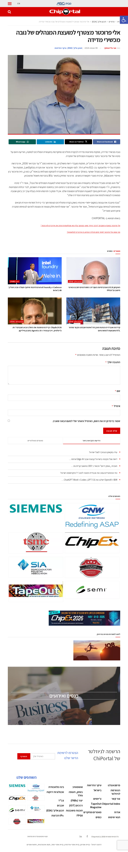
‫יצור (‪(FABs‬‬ (14, 281)
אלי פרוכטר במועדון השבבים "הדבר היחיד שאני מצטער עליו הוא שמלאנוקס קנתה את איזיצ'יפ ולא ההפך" (80, 225)
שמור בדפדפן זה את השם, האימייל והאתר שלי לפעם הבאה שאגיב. (86, 421)
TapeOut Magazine (95, 805)
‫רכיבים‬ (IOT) (76, 805)
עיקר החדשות (60, 48)
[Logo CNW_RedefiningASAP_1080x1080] (92, 516)
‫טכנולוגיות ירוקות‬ (55, 792)
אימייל (116, 406)
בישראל (97, 790)
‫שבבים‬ (60, 805)
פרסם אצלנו (114, 785)
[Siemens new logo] (36, 508)
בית (118, 21)
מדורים (112, 21)
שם (117, 391)
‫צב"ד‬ (61, 800)
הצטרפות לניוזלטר (115, 792)
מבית (68, 3)
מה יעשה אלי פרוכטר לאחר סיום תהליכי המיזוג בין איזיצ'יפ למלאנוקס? (93, 232)
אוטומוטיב (77, 787)
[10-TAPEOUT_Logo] (36, 591)
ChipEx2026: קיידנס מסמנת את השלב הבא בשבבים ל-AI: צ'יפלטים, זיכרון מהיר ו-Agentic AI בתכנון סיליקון (37, 329)
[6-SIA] (36, 567)
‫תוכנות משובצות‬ (74, 810)
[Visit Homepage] (64, 12)
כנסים (98, 817)
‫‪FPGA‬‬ (80, 815)
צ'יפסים (97, 798)
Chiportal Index (111, 803)
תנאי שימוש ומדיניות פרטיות (37, 836)
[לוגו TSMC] (36, 543)
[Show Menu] (10, 3)
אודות (117, 812)
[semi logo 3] (92, 590)
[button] (124, 20)
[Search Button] (9, 11)
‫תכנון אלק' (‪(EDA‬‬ (99, 21)
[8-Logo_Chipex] (92, 542)
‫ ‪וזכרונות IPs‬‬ (57, 815)
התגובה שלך (112, 362)
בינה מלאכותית (56, 787)
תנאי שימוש (114, 817)
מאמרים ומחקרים (92, 812)
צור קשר (115, 798)
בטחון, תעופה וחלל (76, 793)
